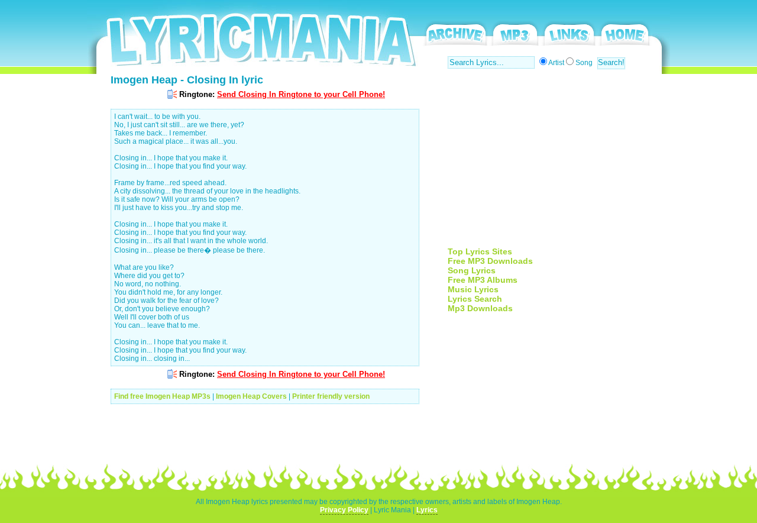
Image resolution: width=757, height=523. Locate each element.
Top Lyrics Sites (480, 251)
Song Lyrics (472, 270)
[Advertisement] (547, 164)
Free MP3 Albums (482, 280)
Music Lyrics (473, 289)
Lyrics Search (475, 299)
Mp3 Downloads (480, 308)
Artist (556, 63)
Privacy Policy (344, 510)
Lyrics (427, 510)
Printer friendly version (331, 396)
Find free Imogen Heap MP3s (162, 396)
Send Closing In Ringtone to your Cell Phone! (301, 94)
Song (584, 63)
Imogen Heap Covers (251, 396)
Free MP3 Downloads (490, 261)
